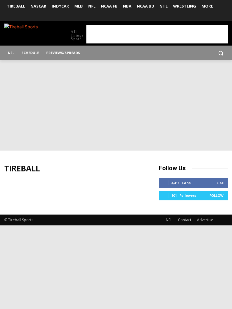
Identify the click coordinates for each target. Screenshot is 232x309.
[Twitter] (224, 16)
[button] (221, 53)
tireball (22, 168)
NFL (169, 219)
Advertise (205, 219)
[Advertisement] (157, 34)
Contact (184, 219)
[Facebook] (215, 16)
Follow (216, 195)
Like (220, 182)
